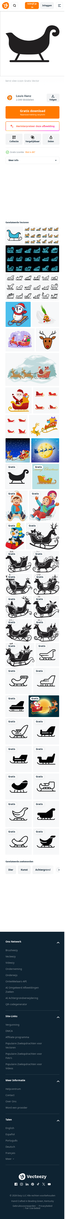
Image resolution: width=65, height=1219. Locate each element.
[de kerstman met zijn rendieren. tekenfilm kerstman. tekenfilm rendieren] (21, 984)
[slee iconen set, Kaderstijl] (32, 308)
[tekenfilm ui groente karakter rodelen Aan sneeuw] (19, 362)
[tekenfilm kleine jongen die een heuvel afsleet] (45, 631)
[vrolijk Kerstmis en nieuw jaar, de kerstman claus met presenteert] (32, 442)
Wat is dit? (30, 152)
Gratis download (32, 112)
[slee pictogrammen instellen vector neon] (32, 280)
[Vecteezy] (5, 5)
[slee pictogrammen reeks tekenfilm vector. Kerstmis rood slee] (44, 499)
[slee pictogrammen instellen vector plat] (23, 257)
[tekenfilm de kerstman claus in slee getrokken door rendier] (18, 551)
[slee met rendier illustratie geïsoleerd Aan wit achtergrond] (22, 693)
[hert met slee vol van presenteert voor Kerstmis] (21, 526)
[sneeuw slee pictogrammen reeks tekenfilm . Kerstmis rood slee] (19, 501)
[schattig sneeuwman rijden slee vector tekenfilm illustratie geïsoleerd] (18, 336)
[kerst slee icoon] (18, 602)
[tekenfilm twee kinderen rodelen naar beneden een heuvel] (21, 663)
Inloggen (47, 5)
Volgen (53, 99)
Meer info (13, 163)
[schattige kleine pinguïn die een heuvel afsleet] (46, 661)
